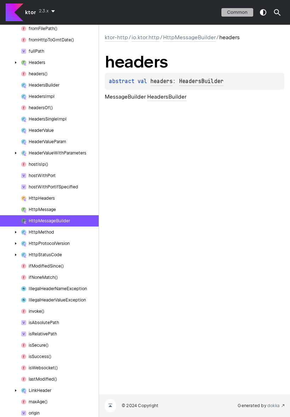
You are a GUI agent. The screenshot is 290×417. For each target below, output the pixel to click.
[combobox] (48, 11)
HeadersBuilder (201, 81)
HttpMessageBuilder (189, 37)
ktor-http (116, 37)
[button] (277, 12)
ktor (30, 12)
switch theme (263, 12)
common (237, 12)
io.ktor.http (146, 37)
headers (161, 81)
